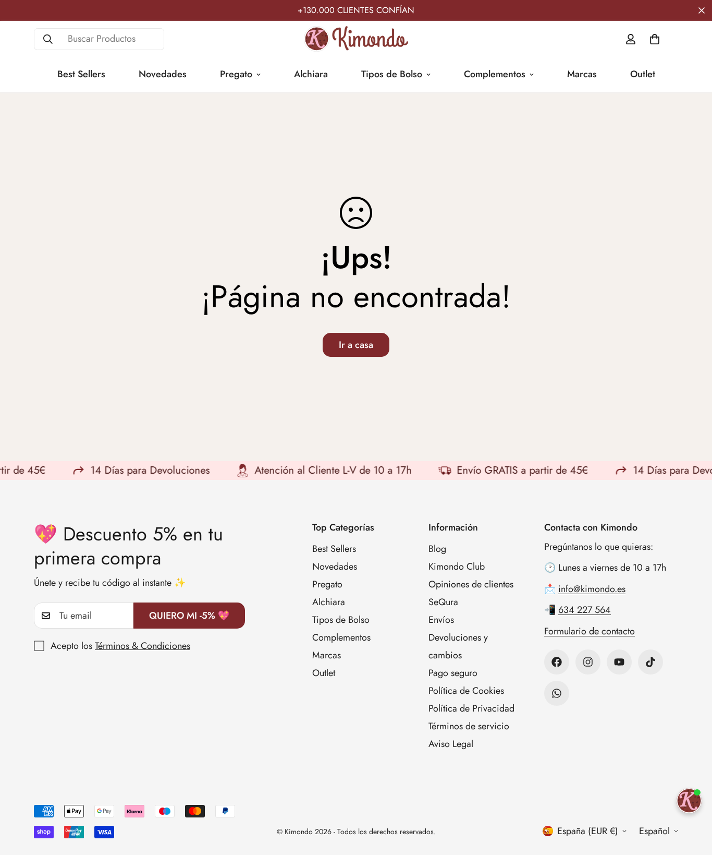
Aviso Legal (450, 744)
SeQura (443, 602)
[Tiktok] (650, 662)
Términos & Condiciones (142, 646)
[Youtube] (619, 662)
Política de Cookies (466, 690)
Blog (437, 549)
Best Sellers (81, 74)
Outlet (642, 74)
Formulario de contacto (589, 631)
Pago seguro (452, 673)
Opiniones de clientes (470, 584)
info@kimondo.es (591, 589)
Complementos (494, 74)
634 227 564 (584, 610)
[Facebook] (556, 662)
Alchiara (311, 74)
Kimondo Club (456, 566)
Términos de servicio (468, 726)
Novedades (163, 74)
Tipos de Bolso (391, 74)
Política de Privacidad (471, 708)
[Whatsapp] (556, 693)
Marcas (582, 74)
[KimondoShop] (356, 39)
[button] (655, 39)
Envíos (441, 620)
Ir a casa (356, 345)
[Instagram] (587, 662)
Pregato (236, 74)
